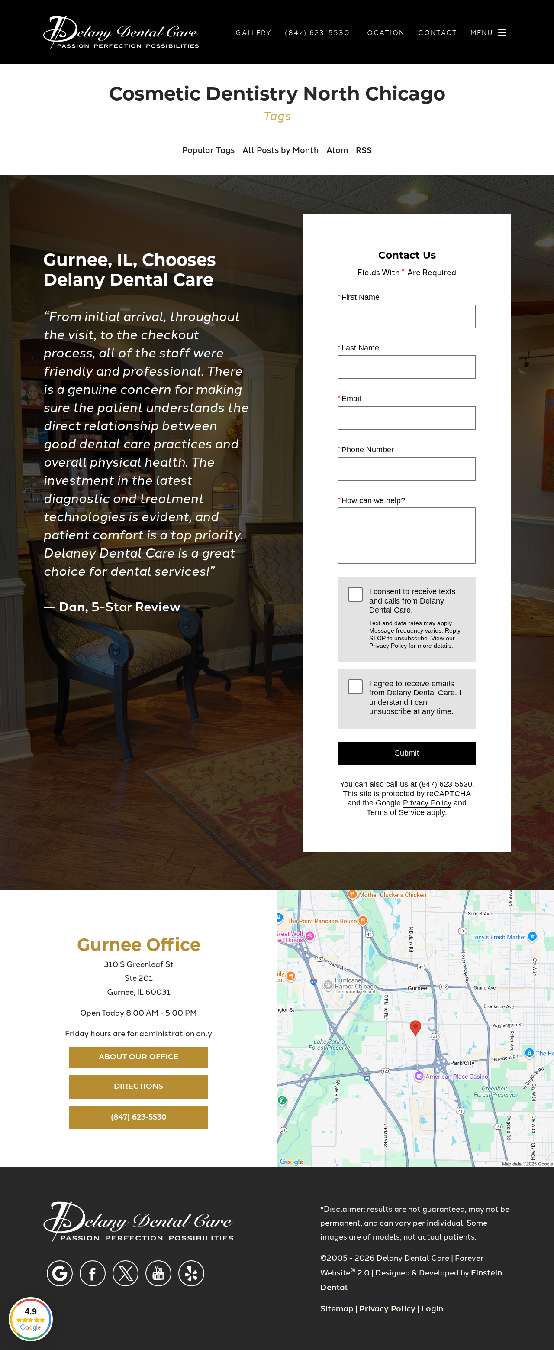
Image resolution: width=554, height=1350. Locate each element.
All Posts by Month (280, 149)
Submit (407, 753)
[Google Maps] (60, 1273)
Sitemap (337, 1308)
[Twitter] (125, 1273)
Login (432, 1308)
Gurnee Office (138, 943)
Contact (437, 32)
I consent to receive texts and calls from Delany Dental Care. (415, 618)
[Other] (191, 1273)
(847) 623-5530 (445, 784)
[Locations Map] (415, 1027)
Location (384, 32)
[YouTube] (158, 1273)
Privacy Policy (388, 645)
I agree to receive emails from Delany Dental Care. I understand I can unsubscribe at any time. (415, 697)
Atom (337, 149)
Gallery (253, 32)
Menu (481, 32)
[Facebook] (93, 1273)
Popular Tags (208, 149)
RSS (364, 149)
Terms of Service (396, 812)
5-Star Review (135, 605)
